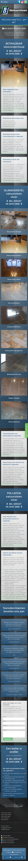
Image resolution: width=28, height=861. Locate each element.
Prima (8, 857)
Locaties (21, 805)
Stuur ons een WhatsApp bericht (11, 839)
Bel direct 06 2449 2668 (15, 28)
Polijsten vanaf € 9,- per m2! (14, 21)
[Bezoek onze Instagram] (22, 2)
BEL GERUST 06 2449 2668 (14, 52)
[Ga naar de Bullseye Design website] (21, 806)
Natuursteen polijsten (6, 814)
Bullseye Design (15, 806)
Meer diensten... (5, 819)
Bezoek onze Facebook (8, 840)
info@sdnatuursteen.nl (8, 837)
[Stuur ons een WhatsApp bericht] (25, 2)
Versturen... (7, 739)
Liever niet (17, 857)
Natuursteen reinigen (6, 812)
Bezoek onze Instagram (8, 842)
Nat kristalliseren (5, 818)
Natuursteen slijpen (5, 816)
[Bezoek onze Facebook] (19, 2)
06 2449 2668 (6, 835)
